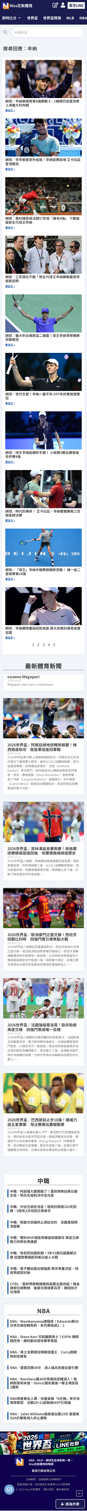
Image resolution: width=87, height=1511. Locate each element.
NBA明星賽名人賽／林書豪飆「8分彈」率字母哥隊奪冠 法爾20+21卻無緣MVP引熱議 (45, 1400)
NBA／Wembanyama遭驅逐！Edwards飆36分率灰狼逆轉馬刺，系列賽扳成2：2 (44, 1323)
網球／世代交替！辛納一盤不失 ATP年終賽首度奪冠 (42, 395)
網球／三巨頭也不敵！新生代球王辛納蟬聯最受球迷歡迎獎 (42, 278)
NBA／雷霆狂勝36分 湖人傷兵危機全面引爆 (44, 1367)
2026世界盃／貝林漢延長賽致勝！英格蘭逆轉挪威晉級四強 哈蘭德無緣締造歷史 (42, 851)
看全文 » (10, 110)
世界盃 (32, 17)
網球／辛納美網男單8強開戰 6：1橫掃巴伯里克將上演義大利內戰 (42, 103)
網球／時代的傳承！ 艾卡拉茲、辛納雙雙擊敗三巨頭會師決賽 (42, 513)
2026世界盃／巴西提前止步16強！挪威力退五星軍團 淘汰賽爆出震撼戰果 (42, 1122)
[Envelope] (9, 1489)
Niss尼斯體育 (21, 5)
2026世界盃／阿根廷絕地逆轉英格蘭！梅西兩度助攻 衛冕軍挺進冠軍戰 (42, 747)
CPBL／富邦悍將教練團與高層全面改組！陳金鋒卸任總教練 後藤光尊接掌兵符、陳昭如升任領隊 (45, 1287)
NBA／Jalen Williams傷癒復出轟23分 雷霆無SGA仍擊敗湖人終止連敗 (44, 1415)
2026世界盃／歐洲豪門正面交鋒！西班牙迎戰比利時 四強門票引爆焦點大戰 (42, 937)
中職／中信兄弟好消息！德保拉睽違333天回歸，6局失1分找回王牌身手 (43, 1208)
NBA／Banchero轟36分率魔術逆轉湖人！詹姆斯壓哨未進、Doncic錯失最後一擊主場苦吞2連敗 (44, 1382)
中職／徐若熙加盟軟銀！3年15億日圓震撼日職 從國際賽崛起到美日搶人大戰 (43, 1254)
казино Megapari (23, 676)
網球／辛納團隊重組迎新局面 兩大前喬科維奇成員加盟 (42, 630)
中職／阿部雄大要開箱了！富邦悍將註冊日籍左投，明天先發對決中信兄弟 (43, 1193)
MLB (70, 17)
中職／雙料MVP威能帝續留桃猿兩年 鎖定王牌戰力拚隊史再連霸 (44, 1239)
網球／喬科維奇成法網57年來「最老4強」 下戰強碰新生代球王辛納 (42, 220)
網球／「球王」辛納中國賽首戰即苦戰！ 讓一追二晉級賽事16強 (42, 571)
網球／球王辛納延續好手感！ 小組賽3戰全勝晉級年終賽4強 (42, 454)
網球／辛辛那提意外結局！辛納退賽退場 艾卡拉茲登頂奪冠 (42, 161)
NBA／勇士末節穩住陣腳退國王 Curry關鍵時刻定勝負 (43, 1353)
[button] (11, 18)
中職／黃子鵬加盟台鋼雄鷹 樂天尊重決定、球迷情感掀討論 (44, 1270)
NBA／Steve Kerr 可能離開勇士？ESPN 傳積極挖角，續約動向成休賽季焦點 (44, 1338)
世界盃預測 (52, 17)
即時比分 (9, 17)
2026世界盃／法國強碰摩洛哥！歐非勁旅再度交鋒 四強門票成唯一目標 (42, 1027)
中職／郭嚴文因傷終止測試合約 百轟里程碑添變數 (43, 1224)
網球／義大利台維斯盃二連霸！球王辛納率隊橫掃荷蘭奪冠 (42, 337)
